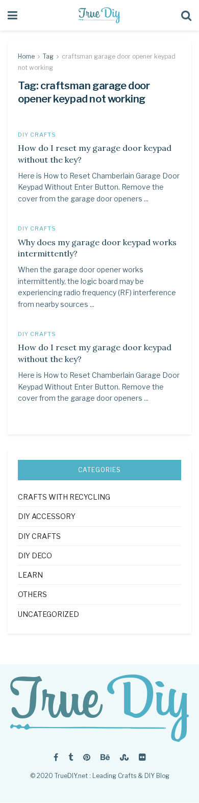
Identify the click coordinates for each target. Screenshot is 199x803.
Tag (48, 56)
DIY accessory (47, 516)
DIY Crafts (37, 135)
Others (32, 594)
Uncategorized (48, 614)
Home (26, 56)
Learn (30, 575)
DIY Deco (35, 555)
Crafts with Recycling (64, 497)
